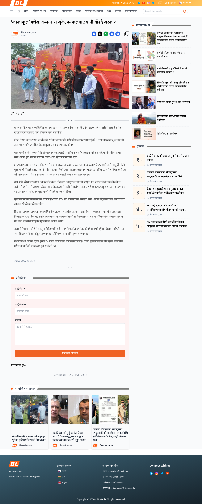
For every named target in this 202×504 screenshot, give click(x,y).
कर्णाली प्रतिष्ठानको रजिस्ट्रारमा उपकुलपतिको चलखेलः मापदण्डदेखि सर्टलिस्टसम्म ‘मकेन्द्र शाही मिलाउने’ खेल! (110, 434)
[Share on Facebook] (94, 34)
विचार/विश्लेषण (94, 11)
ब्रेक (26, 11)
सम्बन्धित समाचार (25, 388)
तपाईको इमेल (20, 304)
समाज (54, 11)
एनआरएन (131, 11)
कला (118, 11)
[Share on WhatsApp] (106, 34)
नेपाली (185, 2)
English (65, 482)
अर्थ (109, 11)
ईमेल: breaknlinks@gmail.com (115, 471)
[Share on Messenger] (111, 34)
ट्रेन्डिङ (140, 146)
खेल (78, 11)
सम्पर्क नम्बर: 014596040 (113, 477)
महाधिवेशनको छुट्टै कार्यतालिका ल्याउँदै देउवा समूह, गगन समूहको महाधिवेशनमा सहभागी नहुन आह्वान (69, 436)
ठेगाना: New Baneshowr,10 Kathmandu (119, 488)
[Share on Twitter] (100, 34)
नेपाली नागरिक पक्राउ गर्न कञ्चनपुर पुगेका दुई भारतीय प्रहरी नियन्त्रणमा (29, 438)
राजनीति (67, 11)
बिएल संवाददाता (25, 445)
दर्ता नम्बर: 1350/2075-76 (113, 482)
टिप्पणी (18, 320)
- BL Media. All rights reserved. (110, 499)
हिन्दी (64, 477)
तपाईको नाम (20, 289)
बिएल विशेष (39, 11)
